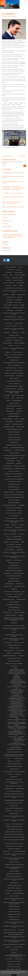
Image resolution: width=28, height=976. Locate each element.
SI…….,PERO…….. (8, 758)
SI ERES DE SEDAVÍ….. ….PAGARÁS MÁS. (16, 736)
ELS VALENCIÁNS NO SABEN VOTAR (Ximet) (14, 766)
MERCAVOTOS (9, 810)
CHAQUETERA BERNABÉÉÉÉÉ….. (14, 416)
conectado (13, 161)
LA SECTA (22, 458)
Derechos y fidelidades (19, 272)
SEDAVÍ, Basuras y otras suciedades (14, 914)
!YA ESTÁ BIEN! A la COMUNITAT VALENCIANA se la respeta (14, 455)
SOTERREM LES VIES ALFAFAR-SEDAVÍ (14, 507)
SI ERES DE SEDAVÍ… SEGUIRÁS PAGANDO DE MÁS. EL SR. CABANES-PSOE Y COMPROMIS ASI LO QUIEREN (17, 723)
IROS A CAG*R (9, 370)
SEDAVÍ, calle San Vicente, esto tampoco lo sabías (13, 172)
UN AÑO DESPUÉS (9, 310)
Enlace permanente (13, 147)
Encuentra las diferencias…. (18, 738)
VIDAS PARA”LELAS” (14, 776)
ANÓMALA (21, 337)
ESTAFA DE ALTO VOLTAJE (14, 403)
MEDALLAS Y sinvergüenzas (9, 282)
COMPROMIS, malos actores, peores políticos (14, 890)
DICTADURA (9, 653)
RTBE (20, 325)
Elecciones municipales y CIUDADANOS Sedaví (14, 808)
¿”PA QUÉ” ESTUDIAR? (17, 560)
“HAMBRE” (9, 476)
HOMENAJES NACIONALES (14, 919)
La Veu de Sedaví (13, 16)
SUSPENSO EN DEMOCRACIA (16, 699)
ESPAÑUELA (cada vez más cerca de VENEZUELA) (14, 473)
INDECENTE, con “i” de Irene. (14, 916)
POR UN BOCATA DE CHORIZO (8, 599)
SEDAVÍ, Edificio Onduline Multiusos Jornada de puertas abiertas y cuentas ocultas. (14, 858)
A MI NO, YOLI (10, 761)
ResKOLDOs (6, 541)
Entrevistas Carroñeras (18, 370)
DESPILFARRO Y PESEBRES (19, 612)
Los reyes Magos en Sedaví (17, 689)
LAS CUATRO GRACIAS (7, 466)
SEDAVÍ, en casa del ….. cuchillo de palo (14, 544)
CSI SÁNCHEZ (6, 524)
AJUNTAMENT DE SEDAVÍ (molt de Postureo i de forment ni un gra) (14, 926)
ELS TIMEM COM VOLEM (18, 758)
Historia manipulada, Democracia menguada (17, 714)
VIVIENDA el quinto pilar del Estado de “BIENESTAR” (14, 373)
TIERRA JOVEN (8, 280)
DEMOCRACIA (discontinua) (9, 492)
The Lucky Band (21, 533)
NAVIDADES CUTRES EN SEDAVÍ (14, 596)
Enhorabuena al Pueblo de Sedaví (15, 954)
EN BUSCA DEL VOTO (14, 805)
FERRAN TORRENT (8, 323)
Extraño (11, 274)
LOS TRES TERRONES (14, 378)
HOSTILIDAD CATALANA (7, 586)
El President (8, 823)
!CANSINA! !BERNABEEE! (7, 418)
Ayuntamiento (14, 952)
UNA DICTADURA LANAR (16, 684)
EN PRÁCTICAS (9, 340)
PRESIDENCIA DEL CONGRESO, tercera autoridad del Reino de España (14, 553)
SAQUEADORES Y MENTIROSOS (14, 581)
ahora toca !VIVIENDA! (14, 442)
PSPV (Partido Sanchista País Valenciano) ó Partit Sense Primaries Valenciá (14, 557)
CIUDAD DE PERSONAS (10, 510)
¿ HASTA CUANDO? (16, 676)
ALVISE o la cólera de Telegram (14, 471)
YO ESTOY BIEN (7, 395)
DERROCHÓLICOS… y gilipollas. (10, 929)
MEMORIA (20, 285)
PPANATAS (22, 305)
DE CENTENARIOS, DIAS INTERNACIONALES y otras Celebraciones (14, 923)
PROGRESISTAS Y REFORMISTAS (14, 848)
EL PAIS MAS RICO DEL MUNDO (17, 693)
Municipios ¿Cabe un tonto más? (14, 562)
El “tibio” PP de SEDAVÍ (17, 536)
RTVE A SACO (21, 156)
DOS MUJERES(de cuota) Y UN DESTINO (14, 405)
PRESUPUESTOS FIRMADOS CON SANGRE (17, 706)
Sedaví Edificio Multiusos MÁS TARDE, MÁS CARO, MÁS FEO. (14, 944)
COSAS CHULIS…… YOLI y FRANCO (14, 774)
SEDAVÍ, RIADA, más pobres (9, 426)
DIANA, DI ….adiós (19, 398)
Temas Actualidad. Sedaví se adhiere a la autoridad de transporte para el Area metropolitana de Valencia (13, 236)
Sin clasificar (5, 147)
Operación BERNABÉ (9, 421)
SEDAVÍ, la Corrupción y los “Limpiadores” (14, 513)
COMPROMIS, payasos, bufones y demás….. (14, 873)
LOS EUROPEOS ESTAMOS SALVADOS (17, 447)
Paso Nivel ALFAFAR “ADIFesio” (14, 502)
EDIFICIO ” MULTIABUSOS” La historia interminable (16, 710)
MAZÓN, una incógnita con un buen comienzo (14, 786)
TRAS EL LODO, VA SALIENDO (10, 388)
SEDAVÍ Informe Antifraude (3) (14, 486)
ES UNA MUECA (21, 388)
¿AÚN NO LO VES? (7, 156)
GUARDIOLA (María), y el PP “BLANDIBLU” (14, 779)
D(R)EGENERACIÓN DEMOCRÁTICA (11, 458)
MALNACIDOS (6, 294)
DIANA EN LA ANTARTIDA (9, 375)
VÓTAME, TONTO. (21, 929)
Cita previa (5, 223)
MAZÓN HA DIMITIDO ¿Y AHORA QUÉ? (11, 305)
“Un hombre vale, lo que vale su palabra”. (14, 885)
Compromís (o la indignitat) (9, 650)
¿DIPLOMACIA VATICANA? (14, 565)
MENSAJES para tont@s (14, 813)
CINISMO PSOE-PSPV (20, 788)
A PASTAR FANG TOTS (14, 360)
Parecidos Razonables (8, 642)
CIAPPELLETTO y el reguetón (19, 466)
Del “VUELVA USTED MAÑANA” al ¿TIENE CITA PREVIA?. (14, 932)
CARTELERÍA (17, 761)
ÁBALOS (15, 285)
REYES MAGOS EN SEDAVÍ (20, 586)
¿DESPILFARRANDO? (10, 463)
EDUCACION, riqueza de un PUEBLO (16, 697)
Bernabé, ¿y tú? (8, 352)
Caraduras (7, 424)
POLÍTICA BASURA (10, 460)
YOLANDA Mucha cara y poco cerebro (14, 481)
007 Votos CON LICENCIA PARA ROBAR (14, 575)
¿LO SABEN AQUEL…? (8, 450)
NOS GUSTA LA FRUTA (7, 612)
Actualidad (15, 668)
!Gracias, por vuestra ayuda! (14, 434)
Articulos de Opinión (14, 666)
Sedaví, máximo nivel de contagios (16, 691)
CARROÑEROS (14, 622)
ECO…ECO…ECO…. (7, 851)
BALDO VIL (21, 367)
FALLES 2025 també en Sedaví (10, 367)
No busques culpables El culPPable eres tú (14, 791)
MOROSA (23, 332)
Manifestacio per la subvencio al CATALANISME (14, 663)
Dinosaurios (5, 217)
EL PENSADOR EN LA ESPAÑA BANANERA (14, 539)
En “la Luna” (17, 345)
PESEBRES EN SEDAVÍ (21, 599)
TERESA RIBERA (9, 302)
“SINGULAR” (18, 460)
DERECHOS (7, 354)
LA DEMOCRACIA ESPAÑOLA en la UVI (14, 645)
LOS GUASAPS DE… (15, 332)
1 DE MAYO (20, 510)
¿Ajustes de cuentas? (20, 282)
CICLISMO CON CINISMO (14, 768)
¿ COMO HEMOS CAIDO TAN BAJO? (16, 711)
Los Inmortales (16, 694)
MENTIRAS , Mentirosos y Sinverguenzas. (14, 876)
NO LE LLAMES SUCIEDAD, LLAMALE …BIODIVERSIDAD (14, 771)
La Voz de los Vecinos (9, 958)
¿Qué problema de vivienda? (20, 274)
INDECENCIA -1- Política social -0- (11, 518)
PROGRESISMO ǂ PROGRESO (15, 747)
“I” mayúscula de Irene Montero (14, 909)
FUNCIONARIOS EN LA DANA (17, 424)
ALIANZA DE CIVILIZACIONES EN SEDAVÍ (14, 380)
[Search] (24, 166)
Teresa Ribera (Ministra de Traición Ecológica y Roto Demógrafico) (14, 635)
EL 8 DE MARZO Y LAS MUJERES (19, 851)
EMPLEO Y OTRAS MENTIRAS (9, 214)
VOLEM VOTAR (10, 299)
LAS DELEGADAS (19, 411)
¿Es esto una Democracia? (14, 895)
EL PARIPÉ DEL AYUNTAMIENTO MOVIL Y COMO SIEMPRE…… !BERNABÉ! (14, 392)
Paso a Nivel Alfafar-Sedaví (14, 515)
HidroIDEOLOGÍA (20, 549)
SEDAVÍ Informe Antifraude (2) (14, 499)
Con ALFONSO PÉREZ (20, 650)
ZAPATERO (6, 447)
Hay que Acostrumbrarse (14, 541)
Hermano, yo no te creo (18, 810)
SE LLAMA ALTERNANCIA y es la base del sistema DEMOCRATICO (14, 782)
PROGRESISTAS (14, 588)
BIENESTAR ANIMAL (14, 882)
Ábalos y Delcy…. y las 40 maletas (10, 533)
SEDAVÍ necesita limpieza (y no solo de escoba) (14, 831)
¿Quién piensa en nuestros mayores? (14, 437)
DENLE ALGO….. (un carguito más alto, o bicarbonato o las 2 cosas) (14, 349)
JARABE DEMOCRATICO (9, 583)
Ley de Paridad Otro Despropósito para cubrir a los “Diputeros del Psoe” (14, 854)
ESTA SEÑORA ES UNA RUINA (14, 484)
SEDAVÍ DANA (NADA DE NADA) (14, 432)
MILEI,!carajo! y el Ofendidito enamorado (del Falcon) (14, 494)
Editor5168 (6, 234)
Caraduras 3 (23, 418)
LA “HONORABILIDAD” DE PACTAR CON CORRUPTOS (14, 800)
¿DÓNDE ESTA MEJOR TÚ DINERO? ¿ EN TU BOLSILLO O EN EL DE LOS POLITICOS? (14, 941)
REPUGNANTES (6, 332)
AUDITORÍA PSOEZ (7, 226)
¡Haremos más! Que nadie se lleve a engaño (14, 802)
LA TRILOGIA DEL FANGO (7, 468)
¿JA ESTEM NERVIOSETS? (9, 788)
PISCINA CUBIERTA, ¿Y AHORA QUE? (17, 743)
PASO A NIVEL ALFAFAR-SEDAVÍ (14, 568)
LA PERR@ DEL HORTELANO (14, 413)
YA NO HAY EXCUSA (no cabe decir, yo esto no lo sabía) (14, 625)
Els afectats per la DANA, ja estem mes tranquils (14, 288)
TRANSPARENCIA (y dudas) (19, 450)
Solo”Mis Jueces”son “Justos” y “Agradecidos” (12, 591)
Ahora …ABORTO (18, 310)
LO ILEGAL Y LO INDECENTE (14, 383)
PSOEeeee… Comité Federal (19, 642)
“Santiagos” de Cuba (16, 678)
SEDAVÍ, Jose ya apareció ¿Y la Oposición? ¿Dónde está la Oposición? (14, 313)
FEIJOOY (21, 518)
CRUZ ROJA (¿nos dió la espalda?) (18, 395)
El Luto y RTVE (16, 742)
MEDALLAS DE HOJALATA (18, 280)
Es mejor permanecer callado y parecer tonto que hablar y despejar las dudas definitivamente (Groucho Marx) (14, 755)
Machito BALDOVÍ (21, 655)
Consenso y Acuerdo (16, 685)
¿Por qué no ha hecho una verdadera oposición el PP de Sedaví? (14, 816)
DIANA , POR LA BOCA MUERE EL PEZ (14, 357)
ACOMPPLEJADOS (19, 583)
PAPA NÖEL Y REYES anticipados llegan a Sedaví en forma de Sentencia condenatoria (14, 903)
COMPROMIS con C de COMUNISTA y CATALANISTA (14, 793)
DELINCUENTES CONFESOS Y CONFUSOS (14, 445)
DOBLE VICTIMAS (6, 307)
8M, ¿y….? (9, 536)
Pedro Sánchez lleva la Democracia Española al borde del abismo (14, 879)
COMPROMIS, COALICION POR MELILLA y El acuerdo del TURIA (14, 820)
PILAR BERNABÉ (18, 299)
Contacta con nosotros (19, 958)
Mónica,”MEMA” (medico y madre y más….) (14, 604)
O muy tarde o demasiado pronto (11, 337)
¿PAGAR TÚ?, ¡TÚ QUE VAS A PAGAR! (17, 669)
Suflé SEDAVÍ (20, 615)
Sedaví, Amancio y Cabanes (14, 335)
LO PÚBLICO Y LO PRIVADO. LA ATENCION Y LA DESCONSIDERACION (14, 868)
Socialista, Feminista (21, 294)
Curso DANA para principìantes (17, 277)
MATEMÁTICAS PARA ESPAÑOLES (9, 655)
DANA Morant (19, 297)
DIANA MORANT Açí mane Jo (20, 468)
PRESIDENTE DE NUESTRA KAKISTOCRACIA (14, 570)
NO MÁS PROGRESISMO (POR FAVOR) (14, 751)
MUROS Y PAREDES (18, 594)
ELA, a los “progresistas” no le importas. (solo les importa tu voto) (14, 840)
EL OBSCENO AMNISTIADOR (14, 607)
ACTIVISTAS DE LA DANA (10, 297)
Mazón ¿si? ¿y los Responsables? (14, 365)
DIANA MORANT (22, 505)
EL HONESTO (21, 524)
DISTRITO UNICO (9, 594)
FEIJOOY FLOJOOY (19, 375)
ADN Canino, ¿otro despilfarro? (19, 343)
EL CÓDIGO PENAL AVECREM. (14, 911)
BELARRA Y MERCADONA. (14, 871)
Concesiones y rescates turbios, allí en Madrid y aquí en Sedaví (14, 797)
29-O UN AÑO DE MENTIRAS (10, 316)
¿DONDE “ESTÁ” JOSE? (18, 323)
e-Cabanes (16, 418)
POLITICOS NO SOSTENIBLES (17, 893)
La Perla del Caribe (16, 677)
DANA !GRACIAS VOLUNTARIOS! (14, 439)
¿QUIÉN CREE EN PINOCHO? (18, 573)
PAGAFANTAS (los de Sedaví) (14, 647)
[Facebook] (4, 260)
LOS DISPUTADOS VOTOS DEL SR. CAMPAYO (14, 386)
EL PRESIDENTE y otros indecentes (18, 307)
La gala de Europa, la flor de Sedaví (14, 658)
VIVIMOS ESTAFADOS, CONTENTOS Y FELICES (16, 698)
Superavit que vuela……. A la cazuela (16, 715)
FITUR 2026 (7, 277)
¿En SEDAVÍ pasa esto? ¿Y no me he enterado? (12, 193)
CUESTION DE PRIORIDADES (16, 695)
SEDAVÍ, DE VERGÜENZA (10, 549)
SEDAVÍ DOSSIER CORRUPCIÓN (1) (10, 505)
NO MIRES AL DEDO (18, 340)
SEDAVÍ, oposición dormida (14, 602)
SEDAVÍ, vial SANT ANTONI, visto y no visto (14, 826)
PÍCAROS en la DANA (20, 426)
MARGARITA (5, 274)
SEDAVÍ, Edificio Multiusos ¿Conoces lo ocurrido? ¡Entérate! (14, 837)
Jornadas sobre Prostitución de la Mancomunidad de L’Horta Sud (14, 320)
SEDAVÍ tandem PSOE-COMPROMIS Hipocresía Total (14, 497)
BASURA (8, 400)
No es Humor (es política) (17, 352)
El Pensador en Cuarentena (18, 947)
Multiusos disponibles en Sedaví (16, 713)
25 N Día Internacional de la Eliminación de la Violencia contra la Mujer (14, 291)
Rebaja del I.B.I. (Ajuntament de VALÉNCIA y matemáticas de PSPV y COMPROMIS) (14, 639)
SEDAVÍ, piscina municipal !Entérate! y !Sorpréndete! (13, 206)
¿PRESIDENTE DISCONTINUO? (10, 615)
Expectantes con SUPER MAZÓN (14, 660)
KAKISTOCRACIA (7, 573)
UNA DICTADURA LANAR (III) (16, 680)
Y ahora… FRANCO (18, 302)
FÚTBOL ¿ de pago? (18, 527)
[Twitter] (8, 260)
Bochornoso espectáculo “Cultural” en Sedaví (17, 672)
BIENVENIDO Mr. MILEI (17, 476)
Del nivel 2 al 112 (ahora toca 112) (17, 354)
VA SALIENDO (18, 408)
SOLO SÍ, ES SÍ (7, 893)
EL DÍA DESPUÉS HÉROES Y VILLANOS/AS (14, 429)
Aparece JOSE (20, 316)
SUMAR (22, 541)
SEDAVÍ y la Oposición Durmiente (14, 609)
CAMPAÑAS (13, 294)
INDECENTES (8, 947)
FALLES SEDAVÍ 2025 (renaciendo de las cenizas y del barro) (14, 362)
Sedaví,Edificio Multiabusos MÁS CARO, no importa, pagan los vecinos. (14, 937)
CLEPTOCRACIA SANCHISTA (14, 489)
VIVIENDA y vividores (9, 411)
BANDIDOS (11, 345)
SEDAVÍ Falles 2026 (7, 220)
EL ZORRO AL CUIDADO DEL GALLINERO (16, 670)
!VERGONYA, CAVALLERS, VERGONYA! (14, 763)
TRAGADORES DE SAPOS (14, 861)
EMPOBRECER (19, 463)
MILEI (23, 591)
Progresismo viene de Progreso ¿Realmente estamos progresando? (14, 899)
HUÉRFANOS (8, 560)
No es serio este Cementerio (12, 325)
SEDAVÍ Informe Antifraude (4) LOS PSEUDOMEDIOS (14, 479)
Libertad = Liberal (16, 730)
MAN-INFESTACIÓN (19, 421)
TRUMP (12, 398)
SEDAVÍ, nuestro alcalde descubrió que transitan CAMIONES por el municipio (14, 629)
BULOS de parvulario (10, 408)
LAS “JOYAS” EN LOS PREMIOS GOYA (14, 547)
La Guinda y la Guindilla (14, 949)
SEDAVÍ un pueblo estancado (17, 823)
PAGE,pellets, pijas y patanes (14, 578)
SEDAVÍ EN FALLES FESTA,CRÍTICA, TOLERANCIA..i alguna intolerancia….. (14, 531)
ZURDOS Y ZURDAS (20, 492)
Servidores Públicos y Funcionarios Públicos (16, 690)
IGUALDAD (14, 632)
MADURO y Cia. (8, 285)
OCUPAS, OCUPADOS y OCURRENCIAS (14, 829)
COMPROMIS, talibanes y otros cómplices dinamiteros (14, 864)
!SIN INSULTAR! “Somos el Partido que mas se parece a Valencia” (14, 329)
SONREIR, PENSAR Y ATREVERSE (14, 888)
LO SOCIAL (7, 398)
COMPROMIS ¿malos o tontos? (14, 906)
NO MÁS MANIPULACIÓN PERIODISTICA (14, 749)
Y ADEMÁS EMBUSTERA (16, 400)
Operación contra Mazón (7, 343)
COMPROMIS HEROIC (17, 653)
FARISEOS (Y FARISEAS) (14, 452)
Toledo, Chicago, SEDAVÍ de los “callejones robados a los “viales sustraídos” (14, 521)
